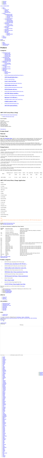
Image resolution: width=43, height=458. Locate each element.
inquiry (23, 286)
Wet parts (8, 33)
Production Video (7, 12)
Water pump (7, 31)
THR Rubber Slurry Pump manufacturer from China (16, 271)
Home (4, 7)
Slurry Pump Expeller (9, 280)
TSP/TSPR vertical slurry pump (8, 224)
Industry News (5, 315)
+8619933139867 (8, 289)
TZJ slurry (8, 17)
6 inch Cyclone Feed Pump (10, 81)
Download (4, 37)
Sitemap (23, 317)
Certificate (6, 10)
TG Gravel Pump (9, 24)
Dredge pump (7, 26)
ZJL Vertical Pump (10, 21)
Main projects (7, 11)
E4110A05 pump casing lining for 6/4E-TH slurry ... (16, 263)
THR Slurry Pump (10, 16)
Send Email (2, 319)
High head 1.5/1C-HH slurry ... (11, 97)
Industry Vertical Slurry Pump (5, 256)
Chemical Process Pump (9, 30)
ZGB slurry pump (8, 56)
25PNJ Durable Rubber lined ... (11, 77)
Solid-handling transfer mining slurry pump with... (16, 267)
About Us (4, 8)
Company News (5, 314)
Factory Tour (7, 9)
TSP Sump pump (9, 19)
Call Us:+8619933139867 (4, 5)
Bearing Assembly (8, 72)
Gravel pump (7, 23)
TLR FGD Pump (9, 28)
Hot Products (19, 317)
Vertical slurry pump (6, 44)
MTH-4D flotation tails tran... (11, 89)
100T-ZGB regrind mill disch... (11, 105)
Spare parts (6, 32)
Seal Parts (6, 73)
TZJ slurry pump (7, 55)
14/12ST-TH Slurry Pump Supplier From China (15, 284)
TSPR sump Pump (10, 20)
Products (4, 13)
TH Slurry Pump (9, 15)
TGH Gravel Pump (10, 25)
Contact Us (4, 36)
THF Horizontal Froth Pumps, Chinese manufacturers (16, 276)
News (3, 35)
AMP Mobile (27, 317)
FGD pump (6, 27)
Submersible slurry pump (9, 22)
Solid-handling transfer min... (11, 85)
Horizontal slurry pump (8, 14)
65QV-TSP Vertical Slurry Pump (9, 223)
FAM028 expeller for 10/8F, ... (11, 101)
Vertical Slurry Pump (8, 138)
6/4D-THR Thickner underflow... (12, 93)
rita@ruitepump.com (8, 290)
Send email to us (3, 129)
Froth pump (6, 29)
